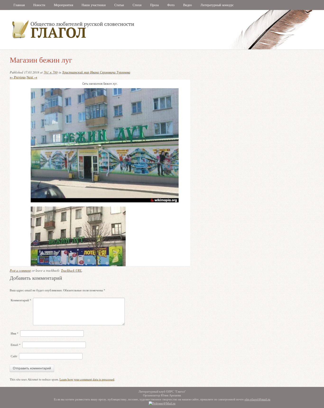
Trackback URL (71, 270)
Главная (19, 5)
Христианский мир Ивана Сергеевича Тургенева (96, 72)
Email (16, 345)
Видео (187, 5)
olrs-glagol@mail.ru (257, 399)
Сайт (14, 356)
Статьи (119, 5)
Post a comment (20, 270)
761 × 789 (51, 72)
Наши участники (94, 5)
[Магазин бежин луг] (100, 265)
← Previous (18, 77)
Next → (32, 77)
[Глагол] (125, 48)
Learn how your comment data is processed (87, 379)
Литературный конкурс (217, 5)
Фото (171, 5)
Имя (15, 333)
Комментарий (21, 300)
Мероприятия (63, 5)
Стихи (137, 5)
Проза (154, 5)
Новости (39, 5)
